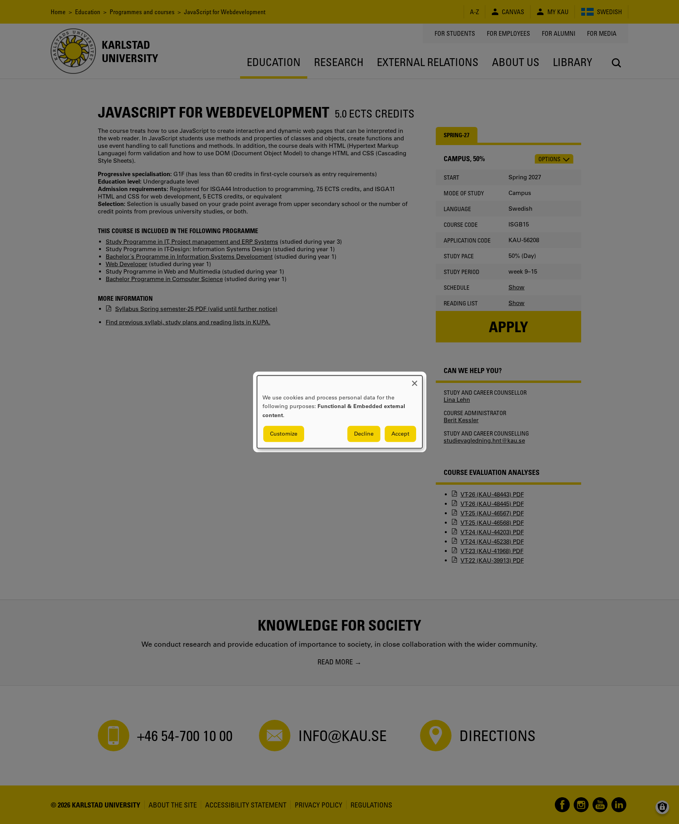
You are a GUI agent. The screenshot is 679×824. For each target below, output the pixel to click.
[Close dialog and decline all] (414, 380)
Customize (283, 434)
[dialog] (339, 411)
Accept (400, 434)
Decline (364, 434)
